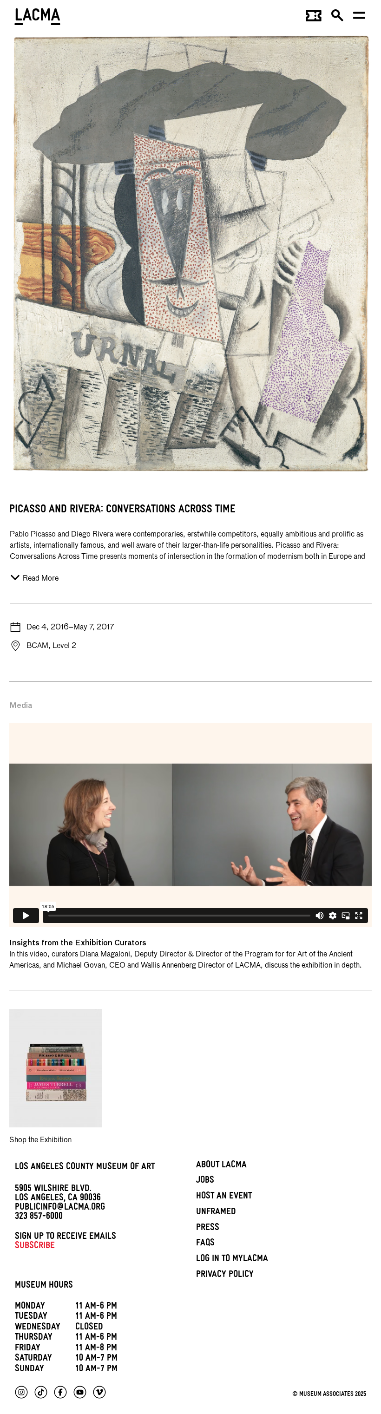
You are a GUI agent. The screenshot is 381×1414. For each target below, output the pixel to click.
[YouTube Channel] (79, 1392)
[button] (337, 18)
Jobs (205, 1181)
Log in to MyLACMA (232, 1260)
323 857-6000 (39, 1217)
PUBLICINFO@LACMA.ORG (60, 1208)
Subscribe (35, 1247)
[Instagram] (21, 1392)
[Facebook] (60, 1392)
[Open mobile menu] (359, 18)
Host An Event (224, 1197)
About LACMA (221, 1166)
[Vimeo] (99, 1392)
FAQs (205, 1244)
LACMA (38, 18)
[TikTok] (40, 1392)
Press (207, 1229)
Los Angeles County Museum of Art (85, 1168)
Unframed (216, 1213)
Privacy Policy (225, 1275)
